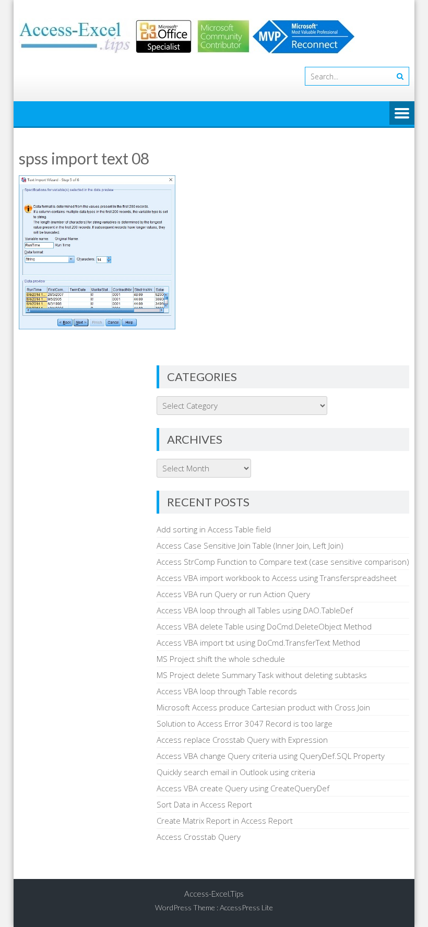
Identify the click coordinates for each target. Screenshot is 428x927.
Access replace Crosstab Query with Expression (242, 739)
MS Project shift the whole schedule (221, 658)
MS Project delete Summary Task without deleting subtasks (262, 675)
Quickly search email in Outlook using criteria (236, 772)
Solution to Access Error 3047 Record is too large (244, 723)
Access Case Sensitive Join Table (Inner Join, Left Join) (250, 545)
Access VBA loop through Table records (227, 691)
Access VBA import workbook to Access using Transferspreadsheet (277, 578)
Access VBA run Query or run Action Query (233, 594)
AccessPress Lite (246, 907)
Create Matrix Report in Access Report (225, 820)
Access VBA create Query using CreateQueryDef (243, 788)
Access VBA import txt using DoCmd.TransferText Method (258, 642)
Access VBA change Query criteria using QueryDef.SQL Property (271, 756)
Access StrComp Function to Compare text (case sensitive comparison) (283, 561)
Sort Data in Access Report (204, 804)
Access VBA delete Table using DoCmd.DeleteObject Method (264, 626)
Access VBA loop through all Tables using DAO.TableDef (255, 610)
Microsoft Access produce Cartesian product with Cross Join (263, 707)
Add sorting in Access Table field (214, 529)
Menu (401, 113)
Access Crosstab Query (199, 836)
